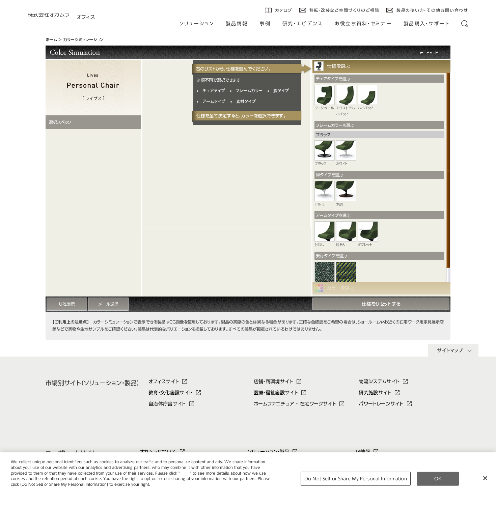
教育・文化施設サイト (170, 392)
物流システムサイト (379, 381)
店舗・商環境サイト (273, 381)
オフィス (86, 17)
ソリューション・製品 (268, 451)
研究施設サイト (375, 392)
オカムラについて (158, 451)
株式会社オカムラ (49, 16)
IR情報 (363, 451)
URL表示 (67, 304)
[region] (248, 479)
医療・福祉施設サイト (276, 392)
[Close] (485, 478)
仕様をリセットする (381, 304)
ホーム (51, 39)
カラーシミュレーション (83, 39)
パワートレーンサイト (381, 403)
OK (437, 478)
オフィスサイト (163, 381)
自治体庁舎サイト (167, 403)
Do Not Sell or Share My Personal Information (355, 478)
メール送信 (108, 304)
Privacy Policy (25, 490)
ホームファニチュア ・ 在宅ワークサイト (295, 403)
